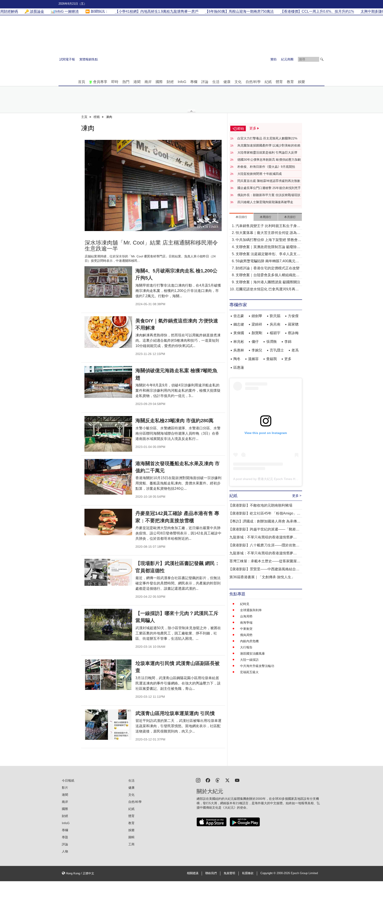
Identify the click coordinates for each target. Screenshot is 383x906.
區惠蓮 (238, 367)
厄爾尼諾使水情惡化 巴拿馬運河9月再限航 (267, 289)
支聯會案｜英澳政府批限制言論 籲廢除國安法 (268, 247)
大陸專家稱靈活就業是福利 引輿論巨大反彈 (267, 152)
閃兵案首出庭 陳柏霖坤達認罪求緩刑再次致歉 (268, 181)
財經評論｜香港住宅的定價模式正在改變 (267, 268)
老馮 (295, 350)
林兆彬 (238, 341)
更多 (287, 359)
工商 (131, 844)
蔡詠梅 (293, 333)
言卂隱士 (277, 350)
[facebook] (208, 780)
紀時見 (244, 604)
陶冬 (236, 359)
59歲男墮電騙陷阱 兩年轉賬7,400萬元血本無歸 (267, 261)
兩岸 (148, 82)
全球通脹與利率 (251, 610)
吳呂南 (275, 324)
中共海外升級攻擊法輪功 (257, 666)
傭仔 (255, 341)
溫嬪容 (253, 359)
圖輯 (131, 837)
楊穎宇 (275, 333)
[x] (227, 780)
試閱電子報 (67, 59)
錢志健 (238, 324)
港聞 (137, 82)
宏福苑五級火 (249, 672)
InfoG (182, 82)
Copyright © (268, 873)
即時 (114, 82)
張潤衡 (271, 341)
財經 (170, 82)
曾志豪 (238, 316)
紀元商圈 (287, 59)
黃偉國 (238, 333)
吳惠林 (238, 350)
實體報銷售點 (88, 59)
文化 (238, 82)
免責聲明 (229, 873)
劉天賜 (275, 316)
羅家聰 (293, 324)
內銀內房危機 (249, 641)
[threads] (217, 780)
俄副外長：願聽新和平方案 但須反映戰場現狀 (268, 195)
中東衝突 (246, 628)
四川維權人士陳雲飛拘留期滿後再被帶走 (265, 202)
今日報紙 (68, 780)
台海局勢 (246, 616)
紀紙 (268, 82)
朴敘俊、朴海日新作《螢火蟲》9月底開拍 (266, 166)
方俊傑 (293, 316)
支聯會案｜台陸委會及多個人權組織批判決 (267, 275)
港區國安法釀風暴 (252, 653)
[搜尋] (322, 59)
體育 (279, 82)
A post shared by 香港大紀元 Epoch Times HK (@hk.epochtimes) (278, 479)
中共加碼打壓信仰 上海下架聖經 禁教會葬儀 (268, 240)
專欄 (193, 82)
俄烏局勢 (246, 635)
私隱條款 (248, 873)
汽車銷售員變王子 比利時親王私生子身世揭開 (268, 226)
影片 (65, 787)
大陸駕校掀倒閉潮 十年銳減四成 (259, 173)
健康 (227, 82)
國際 (159, 82)
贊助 (273, 59)
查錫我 (271, 359)
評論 (204, 82)
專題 (65, 837)
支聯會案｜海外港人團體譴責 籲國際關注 (268, 282)
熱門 (125, 82)
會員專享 (100, 82)
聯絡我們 (211, 873)
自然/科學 (253, 82)
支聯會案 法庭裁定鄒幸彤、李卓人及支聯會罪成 (268, 254)
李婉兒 (257, 350)
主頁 (84, 117)
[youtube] (237, 780)
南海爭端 (246, 622)
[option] (153, 185)
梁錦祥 (257, 324)
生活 (215, 82)
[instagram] (198, 780)
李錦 (287, 341)
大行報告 (246, 647)
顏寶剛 (257, 333)
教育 (290, 82)
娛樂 (301, 82)
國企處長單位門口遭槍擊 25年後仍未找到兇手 (269, 188)
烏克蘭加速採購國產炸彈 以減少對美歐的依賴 (268, 145)
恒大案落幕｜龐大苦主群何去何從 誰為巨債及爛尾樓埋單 (268, 233)
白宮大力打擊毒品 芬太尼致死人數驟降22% (267, 138)
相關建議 (192, 873)
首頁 (81, 82)
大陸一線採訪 (249, 659)
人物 (65, 851)
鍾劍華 (257, 316)
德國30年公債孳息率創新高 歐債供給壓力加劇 (269, 159)
